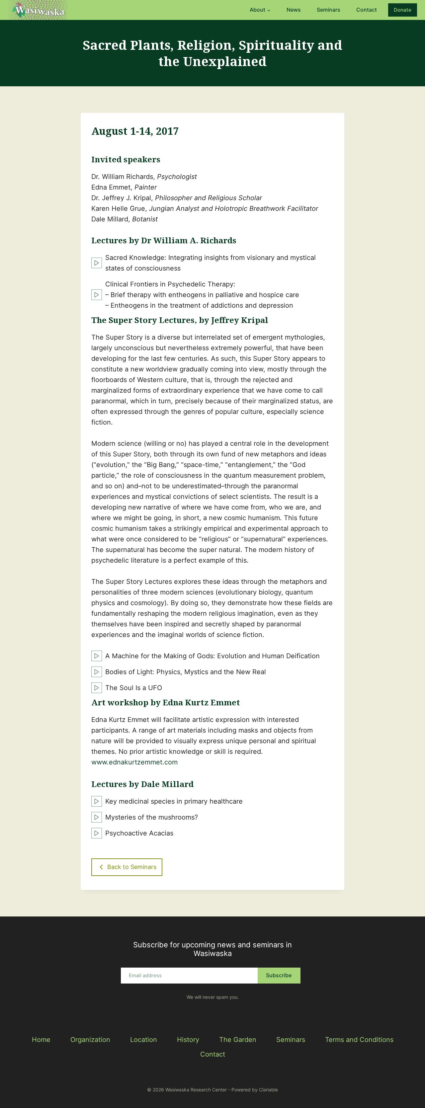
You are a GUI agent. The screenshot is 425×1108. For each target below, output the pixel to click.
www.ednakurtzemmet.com (134, 762)
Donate (402, 10)
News (294, 9)
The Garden (237, 1040)
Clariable (268, 1089)
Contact (366, 9)
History (188, 1040)
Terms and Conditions (359, 1040)
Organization (90, 1040)
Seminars (328, 9)
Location (143, 1040)
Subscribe (279, 975)
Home (41, 1040)
